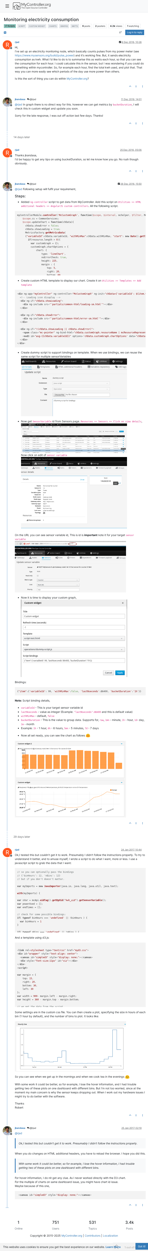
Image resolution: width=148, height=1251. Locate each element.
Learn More (113, 1247)
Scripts (11, 26)
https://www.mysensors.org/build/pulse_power (44, 55)
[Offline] (9, 101)
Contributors (92, 1235)
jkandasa (20, 99)
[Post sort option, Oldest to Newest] (120, 32)
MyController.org (77, 78)
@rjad (32, 99)
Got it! (141, 1246)
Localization (110, 1235)
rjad (17, 42)
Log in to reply (134, 32)
